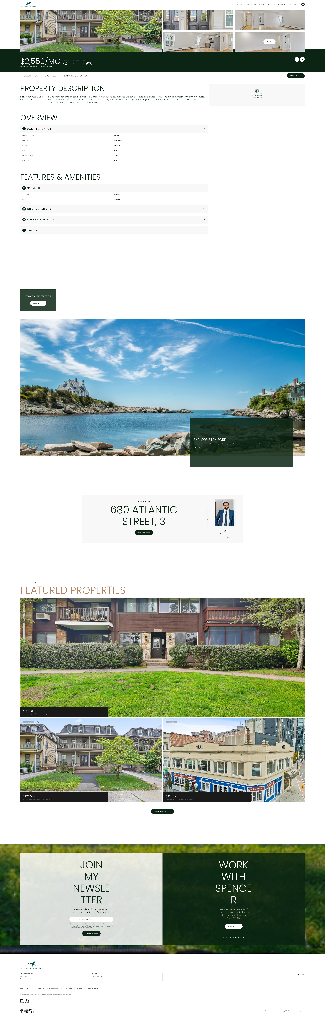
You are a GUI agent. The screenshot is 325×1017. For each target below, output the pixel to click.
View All (269, 41)
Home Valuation (67, 989)
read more (197, 447)
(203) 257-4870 (293, 4)
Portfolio (240, 4)
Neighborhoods (53, 989)
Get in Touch (282, 4)
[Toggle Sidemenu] (303, 4)
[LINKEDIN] (299, 974)
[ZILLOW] (303, 974)
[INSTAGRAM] (295, 974)
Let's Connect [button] (93, 989)
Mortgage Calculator (267, 4)
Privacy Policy (88, 927)
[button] (296, 75)
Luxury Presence (273, 1011)
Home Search (251, 4)
